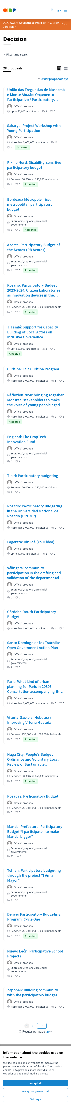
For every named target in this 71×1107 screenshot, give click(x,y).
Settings (35, 1099)
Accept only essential (35, 1091)
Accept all (35, 1083)
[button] (59, 68)
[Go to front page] (27, 10)
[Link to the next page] (42, 1026)
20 (48, 1031)
